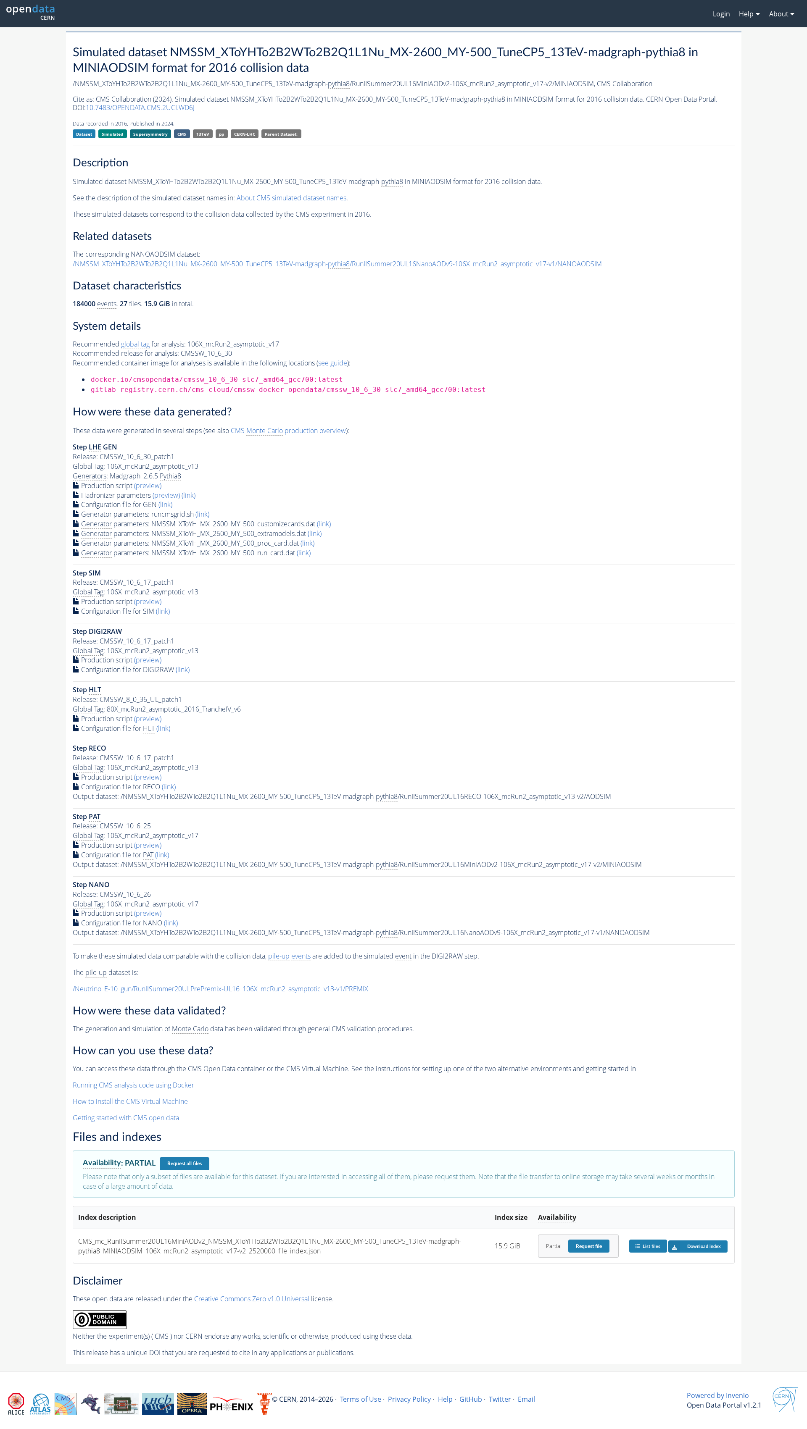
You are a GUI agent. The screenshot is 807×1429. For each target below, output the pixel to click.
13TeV (202, 134)
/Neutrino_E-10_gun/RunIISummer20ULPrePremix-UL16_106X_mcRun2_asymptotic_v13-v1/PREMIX (220, 988)
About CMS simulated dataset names (291, 197)
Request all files (184, 1163)
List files (651, 1246)
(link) (188, 495)
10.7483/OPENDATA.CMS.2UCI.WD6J (140, 107)
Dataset (84, 134)
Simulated (112, 134)
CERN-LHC (244, 134)
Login (721, 13)
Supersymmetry (150, 134)
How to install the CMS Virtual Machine (130, 1101)
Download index (704, 1246)
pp (221, 134)
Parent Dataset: (281, 134)
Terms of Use (360, 1399)
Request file (589, 1246)
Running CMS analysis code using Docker (133, 1085)
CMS (181, 134)
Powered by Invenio (718, 1395)
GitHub (470, 1399)
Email (526, 1399)
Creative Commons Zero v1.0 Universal (251, 1298)
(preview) (147, 485)
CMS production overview (288, 430)
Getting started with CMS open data (126, 1117)
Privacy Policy (409, 1399)
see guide (332, 363)
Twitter (500, 1399)
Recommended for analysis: (129, 344)
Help (445, 1399)
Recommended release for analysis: (126, 353)
